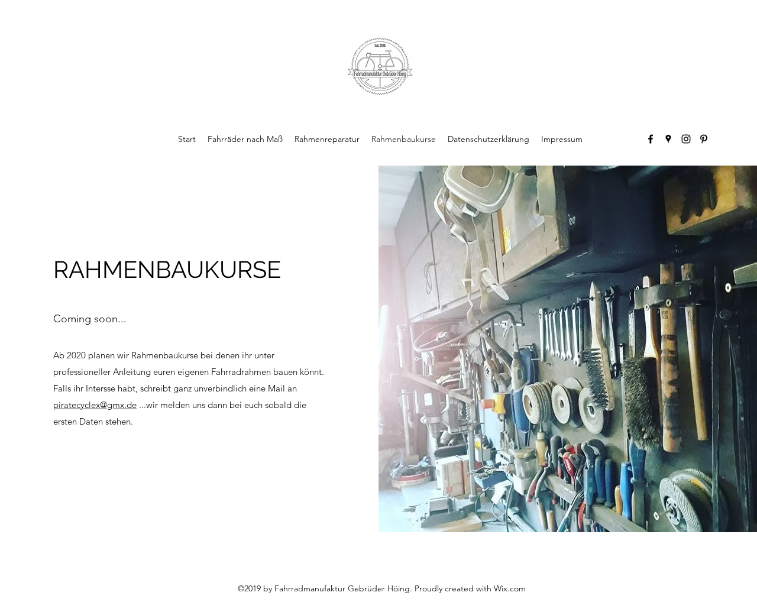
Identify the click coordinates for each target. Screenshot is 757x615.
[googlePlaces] (668, 139)
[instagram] (686, 139)
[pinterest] (704, 139)
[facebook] (650, 139)
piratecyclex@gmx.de (95, 404)
